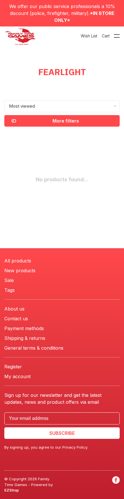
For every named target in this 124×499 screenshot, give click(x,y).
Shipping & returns (24, 338)
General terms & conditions (33, 348)
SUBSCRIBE (62, 433)
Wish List (89, 35)
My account (17, 376)
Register (13, 367)
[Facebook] (116, 484)
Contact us (16, 318)
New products (19, 270)
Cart (106, 35)
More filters (65, 121)
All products (17, 261)
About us (14, 309)
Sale (9, 280)
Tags (9, 290)
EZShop (11, 490)
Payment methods (24, 328)
